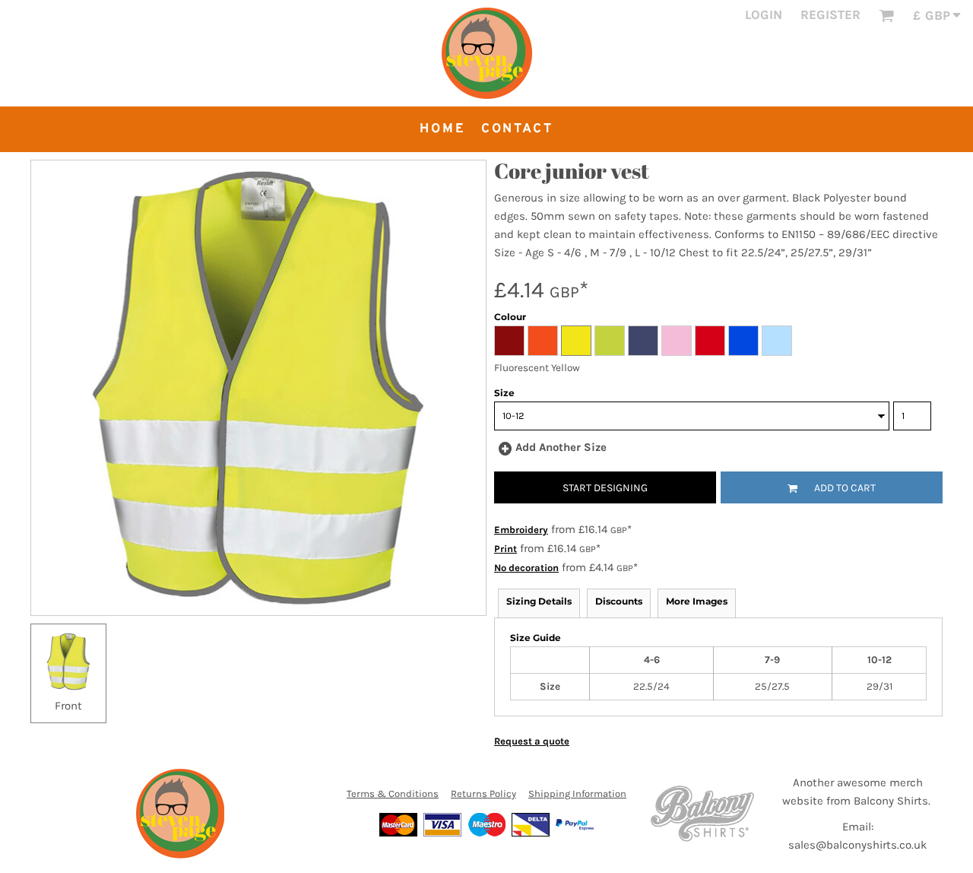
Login (763, 14)
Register (830, 14)
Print (505, 548)
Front (68, 706)
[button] (886, 15)
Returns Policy (483, 793)
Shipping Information (577, 793)
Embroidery (521, 529)
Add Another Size (561, 447)
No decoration (526, 567)
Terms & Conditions (393, 793)
